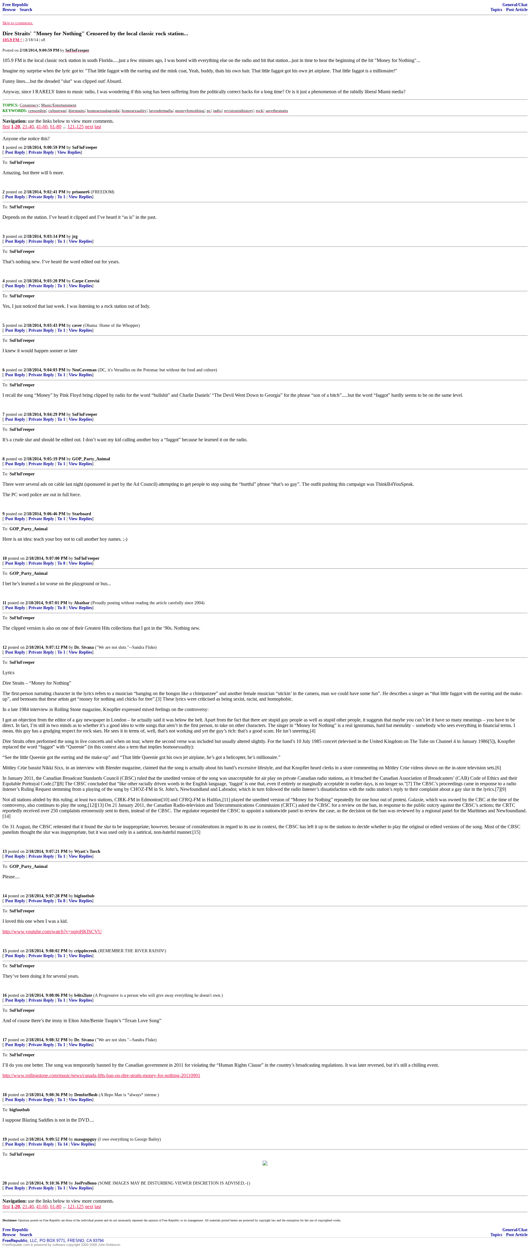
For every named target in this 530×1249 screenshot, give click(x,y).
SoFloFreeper (84, 147)
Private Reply (41, 152)
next (89, 126)
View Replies (69, 152)
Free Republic (15, 4)
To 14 (62, 1144)
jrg (75, 236)
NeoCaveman (84, 370)
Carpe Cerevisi (85, 281)
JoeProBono (85, 1183)
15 (4, 951)
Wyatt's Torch (87, 851)
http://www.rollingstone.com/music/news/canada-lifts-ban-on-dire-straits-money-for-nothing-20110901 (101, 1075)
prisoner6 (81, 192)
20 (4, 1183)
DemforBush (86, 1094)
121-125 (75, 126)
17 (4, 1040)
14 (4, 896)
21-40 (28, 126)
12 (4, 647)
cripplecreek (85, 951)
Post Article (517, 9)
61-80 (55, 126)
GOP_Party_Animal (91, 459)
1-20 (15, 126)
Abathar (82, 603)
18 (4, 1094)
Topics (496, 9)
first (6, 126)
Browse (9, 9)
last (97, 126)
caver (77, 325)
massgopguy (85, 1139)
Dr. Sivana (84, 647)
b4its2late (83, 995)
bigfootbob (84, 896)
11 (4, 603)
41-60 (42, 126)
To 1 (61, 197)
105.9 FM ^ (12, 39)
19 (4, 1139)
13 (4, 851)
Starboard (81, 514)
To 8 (61, 563)
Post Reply (15, 152)
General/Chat (515, 4)
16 (4, 995)
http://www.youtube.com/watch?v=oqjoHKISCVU (52, 931)
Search (26, 9)
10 (4, 558)
